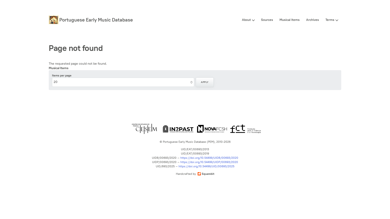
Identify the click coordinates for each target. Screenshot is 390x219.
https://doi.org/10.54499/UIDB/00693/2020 (209, 158)
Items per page (62, 75)
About (246, 20)
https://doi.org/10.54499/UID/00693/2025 (206, 166)
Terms (329, 20)
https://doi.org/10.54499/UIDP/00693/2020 (209, 162)
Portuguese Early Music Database (96, 20)
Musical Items (290, 20)
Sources (267, 20)
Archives (312, 20)
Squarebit (208, 174)
